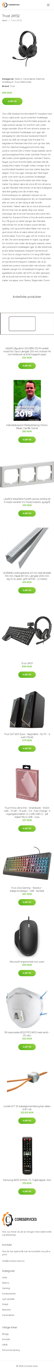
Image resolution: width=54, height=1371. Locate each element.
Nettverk (6, 1309)
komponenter (9, 1293)
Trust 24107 (27, 663)
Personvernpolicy (11, 1350)
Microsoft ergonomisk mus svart (27, 961)
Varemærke (29, 79)
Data (4, 1277)
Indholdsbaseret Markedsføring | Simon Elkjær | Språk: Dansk (27, 427)
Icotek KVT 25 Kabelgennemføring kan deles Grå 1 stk (27, 1108)
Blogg (5, 1334)
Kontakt (6, 1339)
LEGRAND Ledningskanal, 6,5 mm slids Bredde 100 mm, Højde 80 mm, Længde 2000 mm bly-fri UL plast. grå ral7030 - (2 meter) (27, 575)
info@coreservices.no (13, 1261)
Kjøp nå (12, 101)
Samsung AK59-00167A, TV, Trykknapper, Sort (27, 1180)
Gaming (6, 1288)
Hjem (4, 20)
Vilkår (5, 1344)
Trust (16, 82)
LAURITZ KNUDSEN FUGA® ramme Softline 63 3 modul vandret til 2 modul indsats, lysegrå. (27, 500)
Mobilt (5, 1304)
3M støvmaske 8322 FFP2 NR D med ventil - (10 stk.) (27, 1034)
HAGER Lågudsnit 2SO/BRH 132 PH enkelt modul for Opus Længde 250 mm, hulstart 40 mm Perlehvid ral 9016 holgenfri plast (27, 351)
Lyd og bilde (8, 1299)
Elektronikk (25, 82)
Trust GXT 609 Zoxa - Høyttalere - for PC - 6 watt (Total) (27, 736)
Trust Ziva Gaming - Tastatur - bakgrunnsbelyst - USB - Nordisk (27, 889)
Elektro (18, 79)
